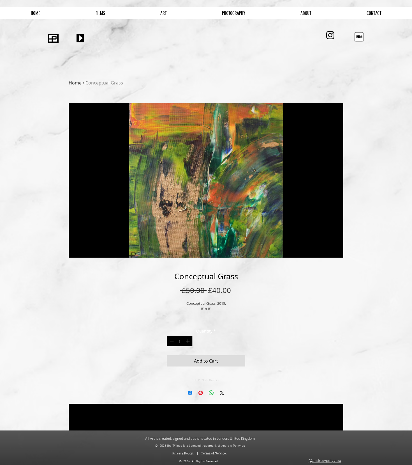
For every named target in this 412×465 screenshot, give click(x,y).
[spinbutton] (180, 341)
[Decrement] (171, 341)
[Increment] (188, 341)
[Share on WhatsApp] (211, 393)
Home (75, 83)
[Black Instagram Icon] (330, 35)
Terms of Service (213, 453)
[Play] (80, 38)
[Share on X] (222, 393)
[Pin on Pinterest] (200, 393)
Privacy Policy (183, 453)
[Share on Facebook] (190, 393)
